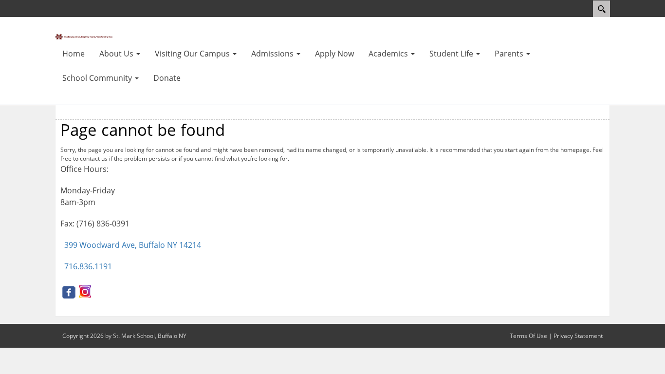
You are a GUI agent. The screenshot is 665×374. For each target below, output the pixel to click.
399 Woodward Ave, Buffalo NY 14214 (132, 245)
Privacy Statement (578, 336)
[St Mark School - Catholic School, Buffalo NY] (84, 36)
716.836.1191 (88, 266)
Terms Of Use (528, 336)
